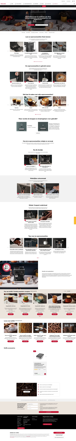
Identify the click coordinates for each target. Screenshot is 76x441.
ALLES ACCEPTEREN (59, 432)
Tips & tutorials (41, 32)
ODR (24, 425)
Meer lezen (38, 133)
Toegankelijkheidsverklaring (27, 424)
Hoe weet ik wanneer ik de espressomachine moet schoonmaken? (49, 389)
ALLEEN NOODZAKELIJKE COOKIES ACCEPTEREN (59, 435)
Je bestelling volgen (19, 421)
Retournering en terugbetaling (25, 422)
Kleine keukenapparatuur (28, 3)
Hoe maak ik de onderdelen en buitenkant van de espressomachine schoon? (49, 392)
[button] (8, 51)
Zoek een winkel (21, 428)
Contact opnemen (19, 424)
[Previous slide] (34, 356)
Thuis (3, 8)
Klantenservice (63, 1)
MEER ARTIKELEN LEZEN (18, 320)
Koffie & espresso (18, 3)
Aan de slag (23, 32)
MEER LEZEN (10, 314)
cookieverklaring (28, 436)
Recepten (46, 32)
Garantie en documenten (19, 423)
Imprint (24, 423)
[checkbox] (39, 403)
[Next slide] (45, 356)
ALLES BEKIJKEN (27, 391)
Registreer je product (47, 424)
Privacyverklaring (22, 408)
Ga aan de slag (49, 3)
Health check (19, 418)
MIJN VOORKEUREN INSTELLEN (59, 437)
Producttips (6, 8)
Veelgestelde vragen (51, 32)
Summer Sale (56, 3)
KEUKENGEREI (36, 3)
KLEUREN (42, 3)
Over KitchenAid (68, 1)
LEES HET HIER (11, 341)
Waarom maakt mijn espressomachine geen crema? (47, 394)
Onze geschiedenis (34, 419)
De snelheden (28, 32)
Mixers (12, 3)
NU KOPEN (44, 6)
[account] (72, 1)
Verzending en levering (26, 420)
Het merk (33, 418)
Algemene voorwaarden (26, 419)
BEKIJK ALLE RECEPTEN (33, 291)
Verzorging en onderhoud (34, 32)
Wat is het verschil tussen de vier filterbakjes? (46, 384)
